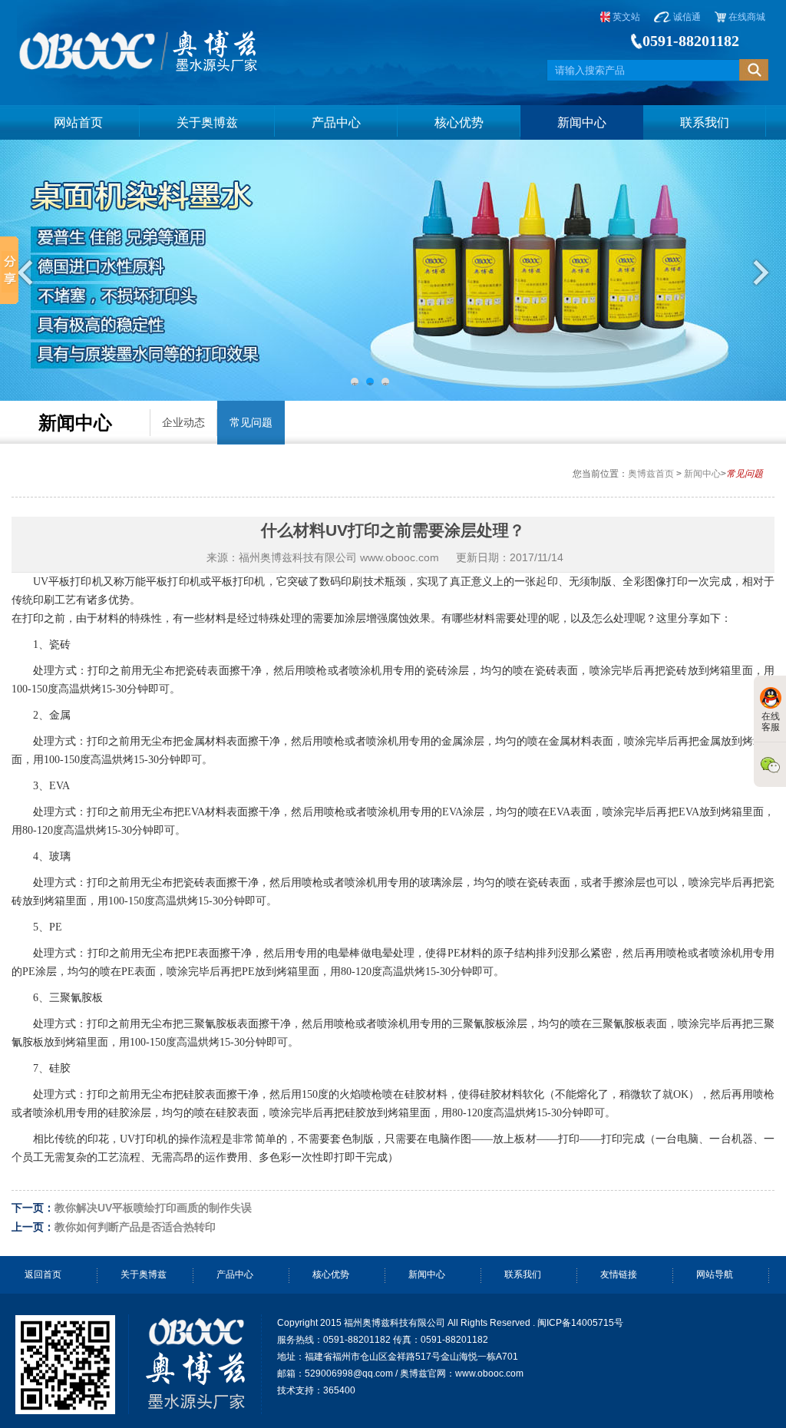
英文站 (625, 17)
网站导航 (714, 1274)
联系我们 (704, 122)
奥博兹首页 (651, 473)
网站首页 (78, 122)
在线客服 (770, 721)
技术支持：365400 (316, 1390)
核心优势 (459, 122)
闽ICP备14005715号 (580, 1322)
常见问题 (251, 422)
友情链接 (618, 1274)
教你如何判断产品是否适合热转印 (135, 1227)
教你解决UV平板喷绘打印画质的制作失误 (153, 1208)
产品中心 (336, 122)
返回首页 (43, 1274)
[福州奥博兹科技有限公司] (140, 37)
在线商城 (745, 17)
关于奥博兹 (207, 122)
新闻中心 (581, 122)
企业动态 (183, 422)
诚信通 (686, 17)
